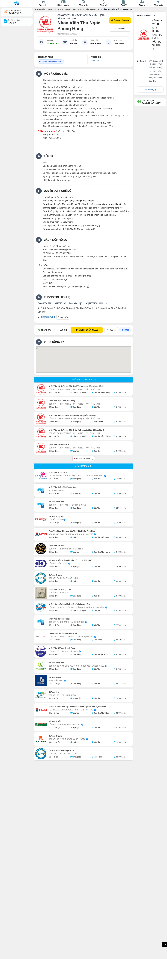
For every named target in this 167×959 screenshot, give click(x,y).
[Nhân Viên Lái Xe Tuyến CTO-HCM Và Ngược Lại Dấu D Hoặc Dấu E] (41, 433)
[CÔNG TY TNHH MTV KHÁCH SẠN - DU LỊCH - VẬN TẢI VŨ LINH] (45, 24)
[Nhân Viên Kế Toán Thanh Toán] (41, 651)
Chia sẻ (112, 330)
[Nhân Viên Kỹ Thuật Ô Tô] (41, 448)
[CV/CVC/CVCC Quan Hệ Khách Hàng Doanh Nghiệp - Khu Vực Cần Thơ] (41, 710)
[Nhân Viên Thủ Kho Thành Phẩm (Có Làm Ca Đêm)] (41, 607)
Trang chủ (41, 9)
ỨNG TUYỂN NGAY (121, 20)
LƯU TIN (121, 29)
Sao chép (64, 317)
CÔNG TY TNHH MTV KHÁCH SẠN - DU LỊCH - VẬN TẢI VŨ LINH (74, 9)
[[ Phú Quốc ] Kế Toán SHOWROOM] (41, 637)
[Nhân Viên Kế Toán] (41, 549)
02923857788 (47, 317)
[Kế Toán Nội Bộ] (41, 680)
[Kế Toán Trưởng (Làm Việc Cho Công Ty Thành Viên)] (41, 563)
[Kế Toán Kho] (41, 695)
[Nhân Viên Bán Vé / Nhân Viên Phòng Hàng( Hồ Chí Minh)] (41, 418)
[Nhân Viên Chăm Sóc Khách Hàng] (41, 490)
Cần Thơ (95, 61)
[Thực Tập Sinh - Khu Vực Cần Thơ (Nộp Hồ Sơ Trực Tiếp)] (41, 534)
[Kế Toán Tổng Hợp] (41, 505)
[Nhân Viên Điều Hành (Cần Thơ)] (41, 404)
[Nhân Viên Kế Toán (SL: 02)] (41, 593)
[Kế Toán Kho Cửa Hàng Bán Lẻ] (41, 754)
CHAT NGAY (46, 330)
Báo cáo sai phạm (84, 458)
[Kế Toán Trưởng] (41, 578)
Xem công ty (150, 89)
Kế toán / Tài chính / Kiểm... (50, 62)
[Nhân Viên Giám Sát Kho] (41, 476)
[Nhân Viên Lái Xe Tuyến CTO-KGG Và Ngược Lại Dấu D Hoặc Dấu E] (41, 389)
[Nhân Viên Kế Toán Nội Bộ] (41, 622)
